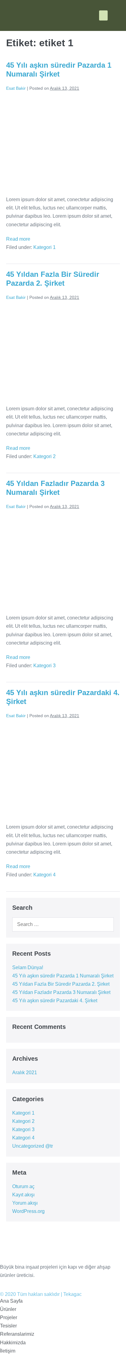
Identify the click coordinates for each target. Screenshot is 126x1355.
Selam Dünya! (27, 967)
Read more (18, 239)
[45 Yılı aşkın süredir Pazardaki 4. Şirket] (63, 771)
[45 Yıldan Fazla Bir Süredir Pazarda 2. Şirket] (63, 353)
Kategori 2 (44, 456)
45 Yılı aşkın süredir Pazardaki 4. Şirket (54, 1000)
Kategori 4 (44, 874)
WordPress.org (28, 1211)
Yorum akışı (25, 1203)
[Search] (105, 924)
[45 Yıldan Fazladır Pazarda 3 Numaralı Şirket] (63, 562)
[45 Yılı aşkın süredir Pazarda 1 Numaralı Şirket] (63, 143)
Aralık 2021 (24, 1072)
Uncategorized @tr (32, 1146)
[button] (103, 15)
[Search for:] (63, 924)
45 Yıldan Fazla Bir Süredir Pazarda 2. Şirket (52, 278)
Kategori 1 (44, 247)
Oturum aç (23, 1186)
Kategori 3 (44, 665)
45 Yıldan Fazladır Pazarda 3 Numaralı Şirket (55, 487)
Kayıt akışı (23, 1194)
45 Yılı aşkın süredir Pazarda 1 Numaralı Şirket (58, 69)
